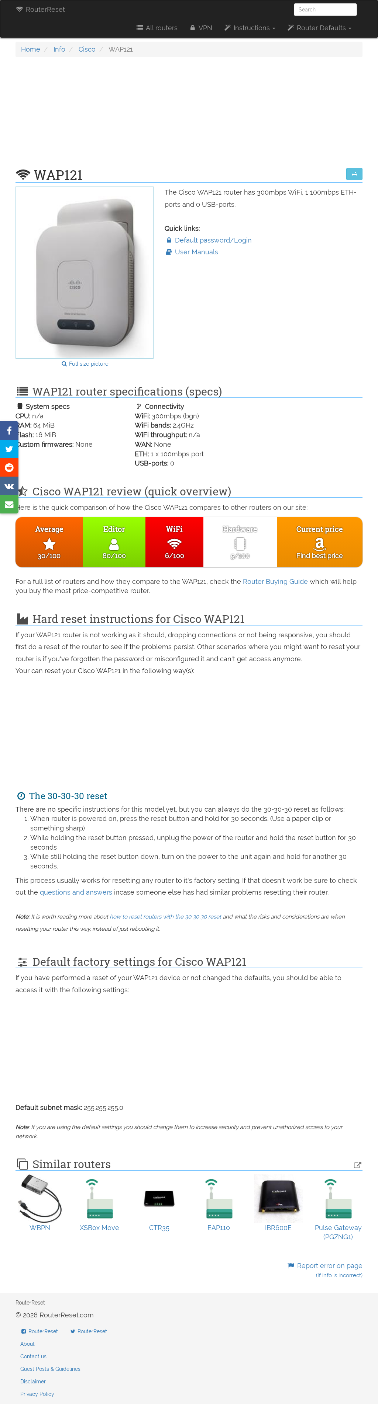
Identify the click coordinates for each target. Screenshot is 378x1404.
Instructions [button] (252, 28)
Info (59, 49)
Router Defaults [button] (321, 28)
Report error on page (328, 1270)
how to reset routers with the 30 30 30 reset (165, 916)
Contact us (33, 1356)
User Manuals (195, 252)
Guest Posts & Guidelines (50, 1369)
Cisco (87, 49)
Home (30, 49)
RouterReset (44, 9)
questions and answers (77, 892)
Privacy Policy (37, 1394)
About (27, 1344)
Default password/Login (212, 240)
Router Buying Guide (275, 581)
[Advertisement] (189, 116)
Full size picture (88, 363)
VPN (204, 28)
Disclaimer (33, 1381)
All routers (161, 28)
